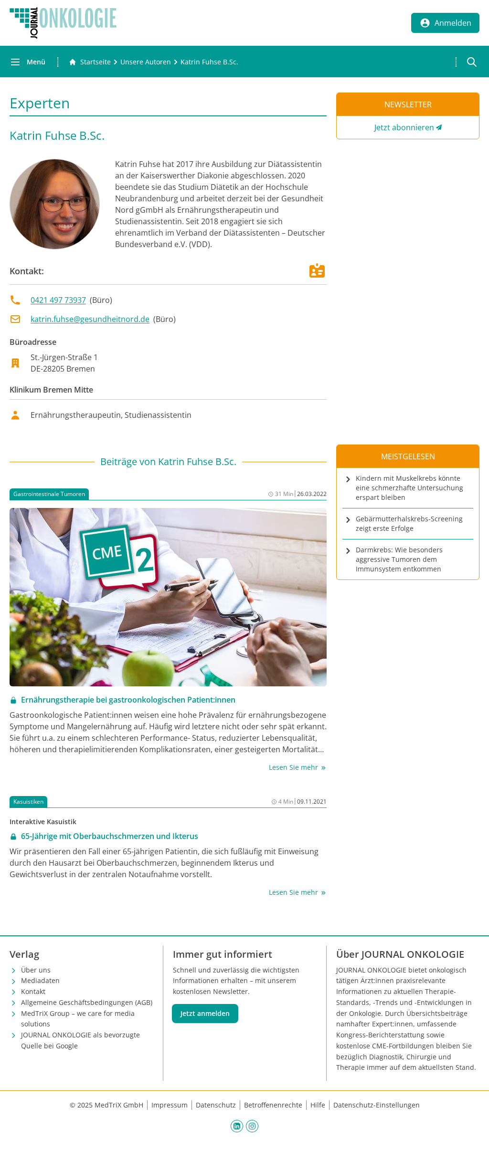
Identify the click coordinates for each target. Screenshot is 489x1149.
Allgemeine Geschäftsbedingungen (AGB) (86, 1002)
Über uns (36, 969)
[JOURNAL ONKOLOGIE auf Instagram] (252, 1125)
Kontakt (33, 991)
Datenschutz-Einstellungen (376, 1104)
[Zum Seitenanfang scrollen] (471, 1131)
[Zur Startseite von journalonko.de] (63, 23)
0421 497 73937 (58, 300)
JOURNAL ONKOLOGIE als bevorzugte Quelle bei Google (80, 1040)
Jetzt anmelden (205, 1013)
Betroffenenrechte (273, 1104)
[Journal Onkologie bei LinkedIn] (236, 1125)
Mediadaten (40, 980)
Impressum (169, 1104)
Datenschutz (216, 1104)
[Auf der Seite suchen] (471, 62)
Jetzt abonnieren (404, 127)
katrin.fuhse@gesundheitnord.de (90, 319)
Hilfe (317, 1104)
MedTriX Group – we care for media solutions (78, 1019)
